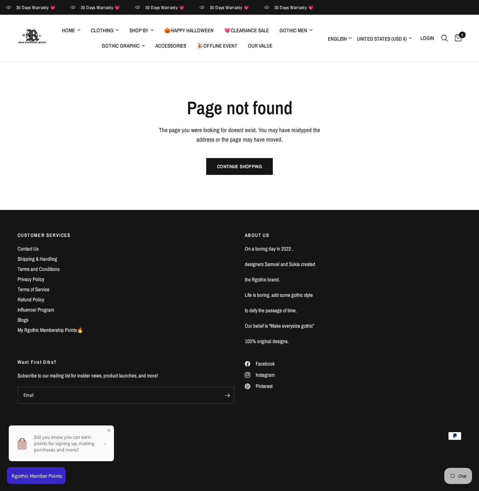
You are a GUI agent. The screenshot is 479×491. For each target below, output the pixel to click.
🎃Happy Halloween (189, 30)
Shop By (138, 30)
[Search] (444, 38)
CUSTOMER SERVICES (44, 235)
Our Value (260, 45)
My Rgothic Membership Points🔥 (50, 330)
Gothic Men (293, 30)
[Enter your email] (227, 395)
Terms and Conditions (39, 269)
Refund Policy (31, 299)
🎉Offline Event (217, 45)
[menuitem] (71, 30)
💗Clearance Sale (246, 30)
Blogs (23, 319)
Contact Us (28, 248)
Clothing (102, 30)
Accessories (170, 45)
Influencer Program (36, 309)
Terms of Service (33, 289)
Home (68, 30)
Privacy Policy (31, 279)
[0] (456, 38)
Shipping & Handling (37, 258)
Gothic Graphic (121, 45)
